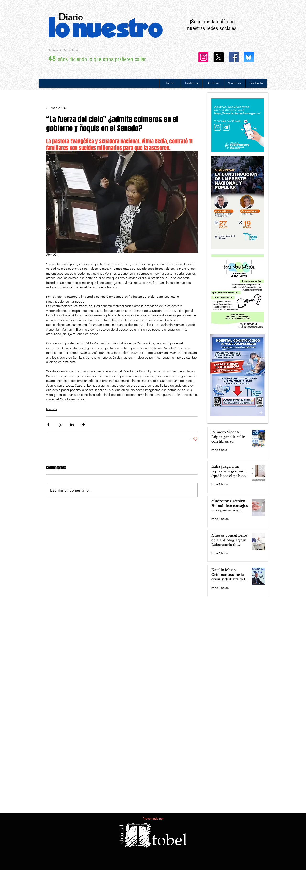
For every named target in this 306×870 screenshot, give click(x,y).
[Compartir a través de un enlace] (83, 424)
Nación (51, 409)
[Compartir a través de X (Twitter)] (60, 424)
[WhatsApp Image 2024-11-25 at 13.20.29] (249, 57)
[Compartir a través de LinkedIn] (72, 424)
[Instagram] (203, 57)
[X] (218, 57)
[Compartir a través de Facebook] (48, 424)
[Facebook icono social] (234, 57)
